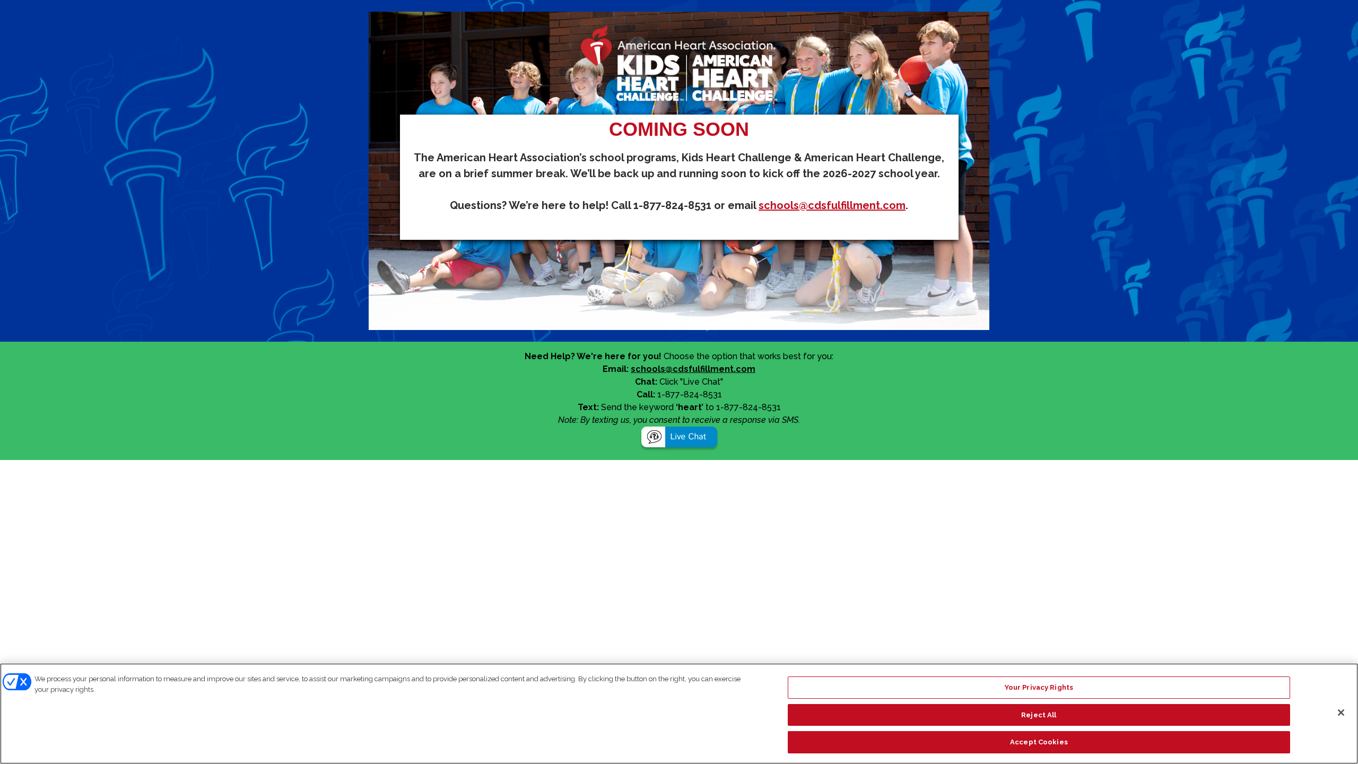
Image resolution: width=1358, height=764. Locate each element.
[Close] (1341, 712)
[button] (679, 438)
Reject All (1038, 715)
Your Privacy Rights (1039, 687)
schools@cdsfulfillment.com (832, 205)
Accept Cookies (1039, 742)
